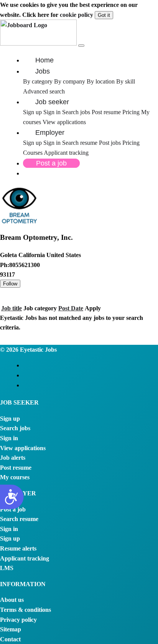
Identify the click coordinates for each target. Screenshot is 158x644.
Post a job (51, 163)
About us (12, 599)
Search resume (80, 142)
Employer (49, 132)
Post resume (107, 112)
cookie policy (76, 14)
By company (69, 81)
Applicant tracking (66, 152)
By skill (125, 81)
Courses (33, 152)
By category (38, 81)
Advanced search (44, 91)
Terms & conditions (25, 609)
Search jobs (76, 112)
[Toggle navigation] (81, 45)
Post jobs (110, 142)
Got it (104, 15)
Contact (10, 639)
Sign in (52, 112)
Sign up (32, 112)
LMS (6, 568)
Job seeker (52, 102)
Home (44, 60)
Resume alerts (18, 548)
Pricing (131, 112)
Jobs (42, 71)
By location (101, 81)
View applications (64, 122)
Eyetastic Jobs (37, 349)
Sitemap (10, 629)
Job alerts (12, 457)
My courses (15, 477)
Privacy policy (18, 619)
